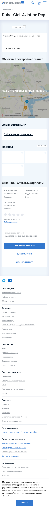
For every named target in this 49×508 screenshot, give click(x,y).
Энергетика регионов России (14, 417)
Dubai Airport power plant (18, 134)
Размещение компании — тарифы (16, 443)
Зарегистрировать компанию (14, 452)
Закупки (5, 408)
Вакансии (6, 413)
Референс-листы (9, 297)
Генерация (6, 376)
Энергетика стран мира (12, 421)
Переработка (7, 357)
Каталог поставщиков (11, 293)
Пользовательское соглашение (15, 467)
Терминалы (7, 337)
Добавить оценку (11, 222)
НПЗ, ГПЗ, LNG (8, 316)
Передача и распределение (13, 381)
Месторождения (9, 333)
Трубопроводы (8, 321)
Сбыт (4, 385)
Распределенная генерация (13, 389)
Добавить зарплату (24, 262)
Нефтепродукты (8, 365)
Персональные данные (12, 471)
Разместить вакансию (25, 246)
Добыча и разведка (10, 353)
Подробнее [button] (7, 496)
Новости (5, 404)
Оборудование (8, 301)
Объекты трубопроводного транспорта (18, 325)
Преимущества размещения (14, 448)
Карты (4, 393)
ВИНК (4, 348)
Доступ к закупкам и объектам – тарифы (19, 432)
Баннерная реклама (10, 456)
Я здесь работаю (13, 48)
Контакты (6, 475)
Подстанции (7, 329)
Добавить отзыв (24, 254)
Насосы (7, 147)
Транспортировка (9, 361)
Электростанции (14, 125)
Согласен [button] (24, 503)
